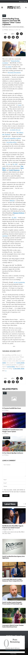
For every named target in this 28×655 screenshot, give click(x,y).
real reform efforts (11, 142)
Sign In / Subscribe (23, 1)
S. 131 (8, 164)
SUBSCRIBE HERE (18, 368)
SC (4, 15)
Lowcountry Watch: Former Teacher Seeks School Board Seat (13, 626)
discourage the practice (14, 72)
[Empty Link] (23, 504)
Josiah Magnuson (14, 170)
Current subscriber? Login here (12, 650)
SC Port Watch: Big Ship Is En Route (12, 453)
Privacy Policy (13, 653)
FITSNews (6, 29)
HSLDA (12, 200)
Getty (6, 370)
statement (5, 236)
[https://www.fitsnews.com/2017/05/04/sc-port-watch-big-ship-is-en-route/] (14, 443)
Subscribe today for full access (12, 648)
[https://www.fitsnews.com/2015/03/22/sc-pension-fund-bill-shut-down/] (14, 399)
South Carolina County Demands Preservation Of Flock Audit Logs (12, 603)
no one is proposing (19, 282)
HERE (4, 363)
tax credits (8, 66)
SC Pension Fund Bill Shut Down (11, 408)
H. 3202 (15, 164)
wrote (19, 105)
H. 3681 (14, 217)
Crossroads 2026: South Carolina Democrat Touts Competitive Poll (12, 580)
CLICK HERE (20, 363)
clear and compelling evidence (12, 138)
